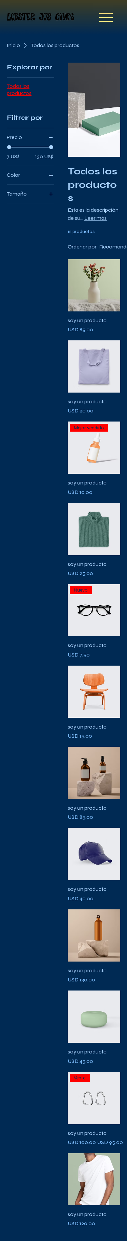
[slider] (9, 147)
